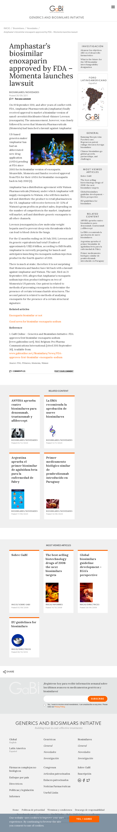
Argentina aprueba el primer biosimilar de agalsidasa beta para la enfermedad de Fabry (91, 245)
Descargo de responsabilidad (89, 810)
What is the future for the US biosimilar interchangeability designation (91, 63)
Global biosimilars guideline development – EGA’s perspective (92, 194)
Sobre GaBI (86, 176)
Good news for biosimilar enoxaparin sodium (35, 321)
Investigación (51, 758)
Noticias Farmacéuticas (57, 786)
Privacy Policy (60, 707)
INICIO (7, 28)
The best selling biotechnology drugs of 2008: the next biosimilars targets (92, 184)
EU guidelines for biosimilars (89, 202)
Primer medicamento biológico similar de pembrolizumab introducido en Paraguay (92, 257)
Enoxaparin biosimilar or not (25, 315)
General (48, 745)
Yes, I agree (84, 819)
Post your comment (23, 99)
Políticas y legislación (21, 790)
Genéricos (50, 739)
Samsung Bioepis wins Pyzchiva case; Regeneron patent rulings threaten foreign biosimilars (92, 142)
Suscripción (84, 773)
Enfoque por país (19, 777)
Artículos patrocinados (57, 773)
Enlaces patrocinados (56, 780)
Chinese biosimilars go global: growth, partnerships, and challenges (91, 155)
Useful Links (51, 792)
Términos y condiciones (60, 810)
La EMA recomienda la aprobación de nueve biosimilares (91, 235)
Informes (14, 796)
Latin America (17, 750)
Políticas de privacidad (33, 810)
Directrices (15, 783)
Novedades (32, 28)
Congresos (50, 767)
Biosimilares (18, 28)
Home (16, 810)
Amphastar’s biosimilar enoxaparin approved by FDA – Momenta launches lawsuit (41, 32)
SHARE (10, 671)
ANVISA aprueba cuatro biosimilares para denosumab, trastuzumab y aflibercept (92, 224)
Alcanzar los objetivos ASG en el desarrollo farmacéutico (91, 53)
